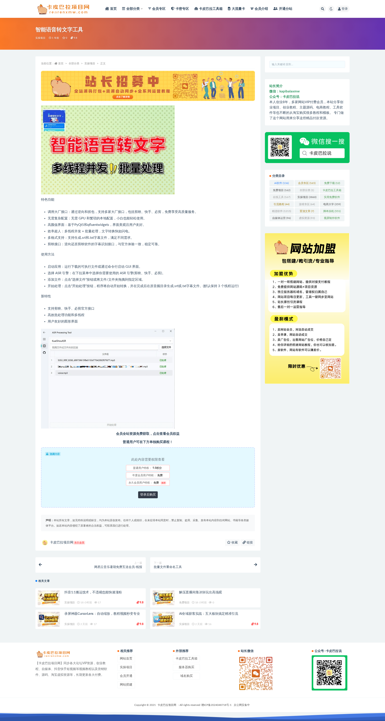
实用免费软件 (332, 198)
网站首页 (126, 658)
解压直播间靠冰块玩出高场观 (200, 592)
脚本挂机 (332, 211)
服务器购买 (186, 667)
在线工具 (281, 197)
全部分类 (74, 63)
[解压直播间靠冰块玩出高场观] (163, 597)
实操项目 (40, 38)
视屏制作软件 (332, 219)
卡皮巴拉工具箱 (332, 191)
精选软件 (281, 211)
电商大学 (332, 204)
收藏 (234, 542)
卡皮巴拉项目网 (67, 542)
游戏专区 (307, 204)
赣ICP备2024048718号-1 (216, 705)
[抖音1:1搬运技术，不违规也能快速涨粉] (49, 597)
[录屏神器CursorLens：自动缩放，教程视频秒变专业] (49, 619)
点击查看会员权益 (166, 433)
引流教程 (281, 204)
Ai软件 (281, 183)
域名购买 (186, 676)
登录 (345, 8)
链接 (249, 542)
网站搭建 (126, 684)
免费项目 (184, 602)
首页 (60, 63)
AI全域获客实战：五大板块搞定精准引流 (208, 613)
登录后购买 (148, 494)
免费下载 (332, 183)
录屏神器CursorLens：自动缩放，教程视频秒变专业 (102, 613)
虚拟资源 (307, 218)
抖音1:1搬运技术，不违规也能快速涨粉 (93, 592)
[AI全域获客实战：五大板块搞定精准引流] (163, 619)
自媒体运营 (281, 218)
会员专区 (306, 183)
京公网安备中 (242, 705)
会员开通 (126, 676)
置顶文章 (307, 211)
